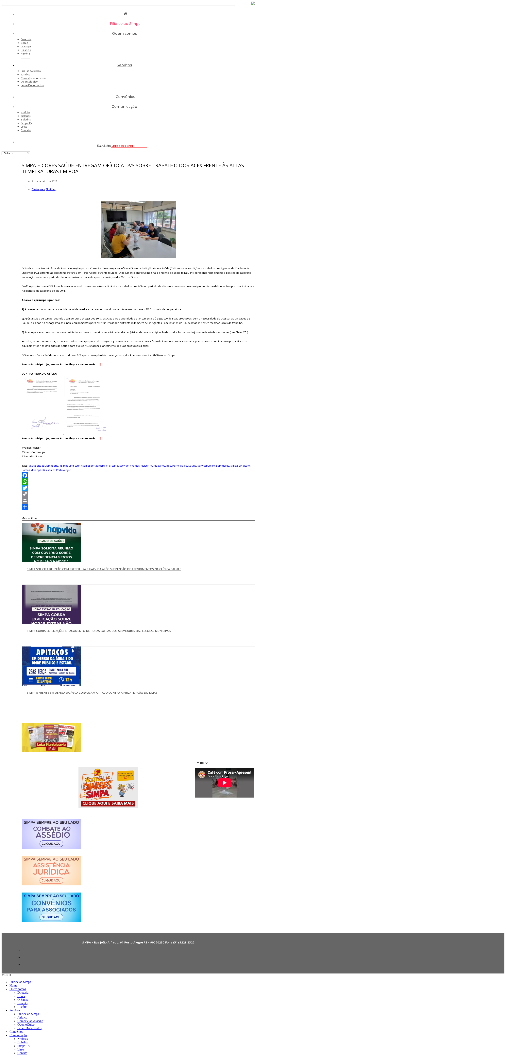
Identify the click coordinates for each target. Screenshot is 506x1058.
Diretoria (22, 992)
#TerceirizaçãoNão (117, 465)
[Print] (138, 500)
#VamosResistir (139, 465)
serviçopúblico (206, 465)
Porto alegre (179, 465)
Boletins (22, 1042)
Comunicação (124, 106)
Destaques (38, 189)
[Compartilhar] (138, 507)
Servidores (222, 465)
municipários (157, 465)
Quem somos (124, 33)
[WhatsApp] (138, 481)
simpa (234, 465)
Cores (21, 996)
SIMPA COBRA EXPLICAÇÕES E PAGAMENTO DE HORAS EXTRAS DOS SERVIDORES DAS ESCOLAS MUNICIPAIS (99, 631)
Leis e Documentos (32, 85)
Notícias (51, 189)
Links (21, 1049)
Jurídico (22, 1017)
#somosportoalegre (93, 465)
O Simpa (22, 999)
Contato (26, 130)
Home (13, 985)
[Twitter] (138, 488)
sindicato (244, 465)
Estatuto (22, 1003)
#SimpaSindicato (69, 465)
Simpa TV (23, 1046)
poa (168, 465)
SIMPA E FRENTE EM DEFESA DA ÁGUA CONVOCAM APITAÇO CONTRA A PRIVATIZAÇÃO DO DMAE (92, 692)
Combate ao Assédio (30, 1021)
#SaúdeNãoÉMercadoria (43, 465)
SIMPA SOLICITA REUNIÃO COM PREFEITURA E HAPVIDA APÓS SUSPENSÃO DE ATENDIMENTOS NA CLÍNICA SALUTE (104, 569)
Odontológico (26, 1024)
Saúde (192, 465)
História (25, 53)
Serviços (124, 65)
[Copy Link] (138, 494)
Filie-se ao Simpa (125, 24)
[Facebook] (138, 475)
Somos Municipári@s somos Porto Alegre (46, 470)
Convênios (125, 97)
